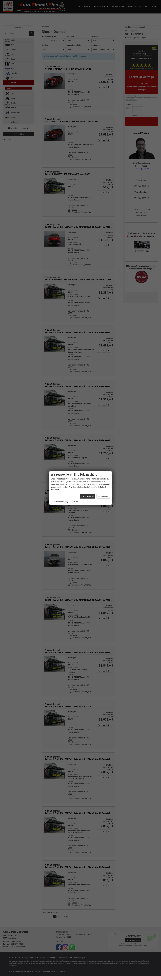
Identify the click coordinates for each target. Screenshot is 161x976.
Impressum (74, 502)
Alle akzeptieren (87, 496)
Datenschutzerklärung (59, 502)
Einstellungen (103, 496)
